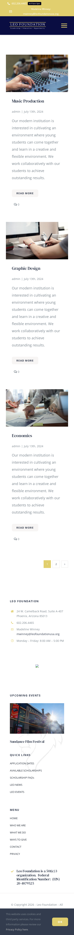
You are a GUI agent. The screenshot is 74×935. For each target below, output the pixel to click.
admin (16, 111)
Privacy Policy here (17, 929)
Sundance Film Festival (27, 741)
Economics (22, 435)
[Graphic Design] (37, 225)
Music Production (28, 101)
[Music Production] (37, 58)
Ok (60, 922)
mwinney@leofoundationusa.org (38, 634)
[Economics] (37, 392)
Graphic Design (26, 268)
